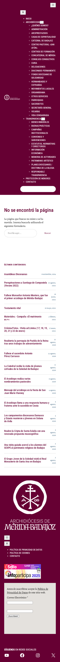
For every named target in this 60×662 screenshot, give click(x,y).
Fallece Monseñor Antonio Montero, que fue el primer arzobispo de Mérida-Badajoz (26, 297)
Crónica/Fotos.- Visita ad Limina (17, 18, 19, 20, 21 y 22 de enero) (25, 329)
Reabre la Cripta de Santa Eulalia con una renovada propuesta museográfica (24, 432)
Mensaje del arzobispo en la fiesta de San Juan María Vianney (25, 391)
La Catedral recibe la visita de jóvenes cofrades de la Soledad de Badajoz (23, 367)
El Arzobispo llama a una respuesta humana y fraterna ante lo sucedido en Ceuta (26, 404)
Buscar (47, 233)
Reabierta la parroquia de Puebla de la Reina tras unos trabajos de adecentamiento (26, 342)
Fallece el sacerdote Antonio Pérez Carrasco (18, 355)
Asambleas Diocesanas (15, 274)
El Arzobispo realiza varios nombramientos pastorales (17, 380)
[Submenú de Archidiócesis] (42, 22)
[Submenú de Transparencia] (43, 118)
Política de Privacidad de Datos (27, 590)
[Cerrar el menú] (23, 12)
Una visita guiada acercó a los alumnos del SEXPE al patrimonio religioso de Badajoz (25, 446)
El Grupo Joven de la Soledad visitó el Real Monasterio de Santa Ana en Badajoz (25, 460)
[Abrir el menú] (53, 5)
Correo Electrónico (17, 597)
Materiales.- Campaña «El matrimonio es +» (22, 318)
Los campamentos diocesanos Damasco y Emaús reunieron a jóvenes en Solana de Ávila (24, 418)
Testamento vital (12, 308)
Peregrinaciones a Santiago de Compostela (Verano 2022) (25, 284)
